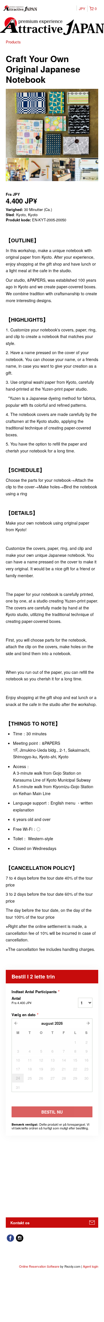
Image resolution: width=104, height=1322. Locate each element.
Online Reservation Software (39, 1266)
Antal (21, 1000)
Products (13, 42)
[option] (17, 169)
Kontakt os (19, 1222)
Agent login (90, 1266)
